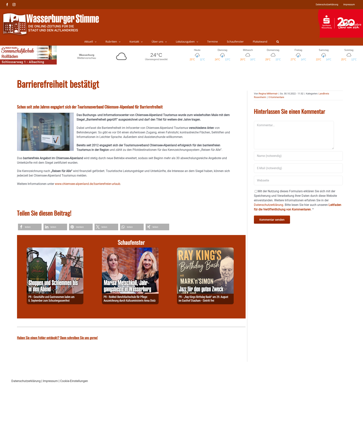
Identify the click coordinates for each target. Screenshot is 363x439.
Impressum (50, 381)
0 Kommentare (276, 97)
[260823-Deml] (55, 249)
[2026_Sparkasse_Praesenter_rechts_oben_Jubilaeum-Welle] (340, 11)
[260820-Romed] (130, 249)
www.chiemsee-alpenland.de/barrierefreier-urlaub (87, 184)
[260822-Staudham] (205, 249)
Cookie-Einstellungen (74, 381)
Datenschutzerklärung (26, 381)
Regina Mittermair (268, 93)
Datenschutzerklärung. (269, 205)
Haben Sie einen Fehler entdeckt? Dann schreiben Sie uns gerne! (57, 337)
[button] (277, 41)
